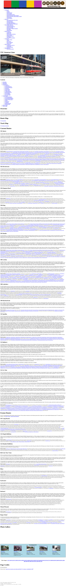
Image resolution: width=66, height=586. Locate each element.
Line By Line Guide (10, 25)
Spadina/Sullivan (59, 337)
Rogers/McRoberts (44, 522)
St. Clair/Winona (29, 407)
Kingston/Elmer (11, 180)
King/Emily (13, 226)
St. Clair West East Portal (24, 406)
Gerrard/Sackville (15, 257)
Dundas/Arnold (28, 164)
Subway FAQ (9, 43)
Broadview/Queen (36, 224)
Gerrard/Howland (39, 275)
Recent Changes (9, 12)
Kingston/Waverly (22, 164)
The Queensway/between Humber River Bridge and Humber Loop (38, 159)
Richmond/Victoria (54, 163)
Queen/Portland (22, 185)
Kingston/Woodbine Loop (42, 180)
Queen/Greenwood (34, 153)
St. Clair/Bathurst (44, 406)
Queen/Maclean (41, 151)
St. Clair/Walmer (50, 519)
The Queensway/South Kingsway (13, 159)
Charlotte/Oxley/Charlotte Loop (35, 338)
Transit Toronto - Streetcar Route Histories (12, 416)
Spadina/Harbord (18, 337)
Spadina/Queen (2, 338)
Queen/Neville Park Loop (9, 151)
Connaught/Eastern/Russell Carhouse (16, 153)
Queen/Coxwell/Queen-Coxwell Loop (47, 152)
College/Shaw (55, 278)
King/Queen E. (62, 224)
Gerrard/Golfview (33, 273)
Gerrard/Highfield (51, 274)
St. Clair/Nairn (28, 408)
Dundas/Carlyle (2, 253)
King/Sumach (11, 225)
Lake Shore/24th (28, 162)
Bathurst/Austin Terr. (7, 365)
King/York (42, 164)
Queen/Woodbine (15, 152)
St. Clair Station (34, 405)
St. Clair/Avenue (49, 405)
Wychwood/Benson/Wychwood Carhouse (12, 364)
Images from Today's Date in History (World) (14, 16)
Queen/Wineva (58, 151)
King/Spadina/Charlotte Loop (52, 226)
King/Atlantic (27, 227)
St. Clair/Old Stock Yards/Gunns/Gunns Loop (47, 409)
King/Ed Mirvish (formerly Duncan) (24, 226)
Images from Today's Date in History (13, 15)
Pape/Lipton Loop (8, 499)
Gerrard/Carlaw (30, 275)
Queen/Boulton (47, 201)
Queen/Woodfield (62, 152)
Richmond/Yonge (31, 163)
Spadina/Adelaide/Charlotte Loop (15, 338)
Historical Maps (9, 30)
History (6, 19)
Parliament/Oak (11, 257)
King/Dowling (12, 228)
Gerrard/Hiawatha (41, 274)
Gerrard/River (24, 276)
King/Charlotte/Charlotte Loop (43, 226)
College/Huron (54, 277)
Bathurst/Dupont (27, 365)
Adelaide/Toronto (27, 441)
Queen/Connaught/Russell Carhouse (5, 153)
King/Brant (58, 226)
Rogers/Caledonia (50, 522)
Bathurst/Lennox (54, 365)
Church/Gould (29, 257)
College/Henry (42, 277)
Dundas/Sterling (44, 254)
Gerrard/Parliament (38, 276)
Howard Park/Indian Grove (42, 280)
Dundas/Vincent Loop (14, 255)
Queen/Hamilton (55, 154)
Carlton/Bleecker (54, 276)
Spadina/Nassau (44, 337)
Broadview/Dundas (54, 203)
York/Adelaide (26, 230)
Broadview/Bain (45, 223)
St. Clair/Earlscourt (17, 408)
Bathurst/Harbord (2, 366)
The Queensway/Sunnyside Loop (29, 158)
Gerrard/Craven (31, 274)
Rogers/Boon (15, 522)
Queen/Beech (27, 151)
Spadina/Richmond (7, 338)
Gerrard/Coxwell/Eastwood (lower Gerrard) (18, 274)
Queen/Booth (19, 154)
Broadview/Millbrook (39, 223)
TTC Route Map (3, 120)
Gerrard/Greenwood (57, 274)
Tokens (8, 40)
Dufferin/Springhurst (6, 231)
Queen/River (18, 155)
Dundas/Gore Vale (28, 253)
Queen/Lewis (46, 154)
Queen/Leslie (47, 153)
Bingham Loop (18, 164)
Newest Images (9, 13)
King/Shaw (23, 163)
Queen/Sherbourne (61, 183)
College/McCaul (37, 277)
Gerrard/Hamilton (55, 275)
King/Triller (21, 228)
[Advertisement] (33, 536)
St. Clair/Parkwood (40, 519)
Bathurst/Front (29, 440)
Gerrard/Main (18, 273)
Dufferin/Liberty (24, 448)
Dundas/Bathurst (45, 281)
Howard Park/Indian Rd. (34, 280)
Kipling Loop (13, 162)
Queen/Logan (11, 231)
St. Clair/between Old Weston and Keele (23, 409)
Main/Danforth (14, 273)
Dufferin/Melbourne (16, 230)
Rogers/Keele (58, 523)
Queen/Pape (7, 154)
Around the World (10, 47)
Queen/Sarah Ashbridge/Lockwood (23, 152)
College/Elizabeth (22, 277)
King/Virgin (40, 202)
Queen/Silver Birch (22, 151)
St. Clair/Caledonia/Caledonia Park (46, 408)
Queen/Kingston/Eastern (38, 152)
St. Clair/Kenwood (54, 406)
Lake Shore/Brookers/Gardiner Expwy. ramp (58, 159)
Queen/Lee (62, 151)
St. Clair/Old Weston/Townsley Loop (12, 409)
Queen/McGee (28, 154)
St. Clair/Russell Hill (61, 405)
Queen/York (34, 184)
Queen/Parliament (42, 155)
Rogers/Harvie (28, 522)
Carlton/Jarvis (2, 277)
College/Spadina (59, 277)
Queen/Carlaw (11, 154)
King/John (30, 226)
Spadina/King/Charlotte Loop (53, 338)
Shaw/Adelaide (13, 164)
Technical (7, 38)
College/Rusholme (9, 279)
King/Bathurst (2, 227)
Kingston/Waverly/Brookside (4, 180)
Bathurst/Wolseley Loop (37, 185)
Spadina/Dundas (54, 337)
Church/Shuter (6, 257)
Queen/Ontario (57, 183)
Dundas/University (7, 281)
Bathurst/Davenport (13, 365)
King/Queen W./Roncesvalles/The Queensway (29, 228)
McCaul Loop (58, 184)
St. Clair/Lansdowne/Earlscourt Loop (35, 408)
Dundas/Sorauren (49, 254)
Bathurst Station (56, 281)
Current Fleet (9, 32)
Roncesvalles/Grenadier (19, 229)
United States (9, 46)
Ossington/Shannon (40, 281)
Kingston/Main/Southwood (55, 179)
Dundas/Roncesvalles (3, 255)
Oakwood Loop (39, 407)
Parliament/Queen (21, 230)
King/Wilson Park (16, 228)
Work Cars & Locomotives (11, 34)
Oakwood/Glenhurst (61, 520)
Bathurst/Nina (28, 410)
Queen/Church (11, 184)
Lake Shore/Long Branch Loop (17, 163)
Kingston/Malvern (37, 179)
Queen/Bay (30, 184)
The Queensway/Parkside (45, 158)
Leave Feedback (9, 18)
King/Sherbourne (41, 225)
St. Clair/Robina (34, 407)
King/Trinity (23, 225)
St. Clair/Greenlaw (23, 408)
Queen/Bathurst (26, 185)
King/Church (15, 203)
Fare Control (9, 41)
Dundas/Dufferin (8, 254)
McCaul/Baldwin (57, 256)
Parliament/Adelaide (21, 441)
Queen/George (57, 155)
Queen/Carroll (60, 154)
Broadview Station (8, 223)
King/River (2, 225)
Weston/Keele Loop (38, 409)
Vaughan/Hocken (47, 364)
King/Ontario (36, 225)
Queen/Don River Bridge (8, 155)
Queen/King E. (14, 155)
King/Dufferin (27, 163)
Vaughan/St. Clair (37, 364)
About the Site (9, 17)
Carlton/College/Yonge (12, 277)
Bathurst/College (12, 366)
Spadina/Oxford (39, 337)
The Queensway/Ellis (62, 158)
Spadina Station (8, 337)
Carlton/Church (7, 277)
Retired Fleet (9, 33)
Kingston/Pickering (51, 281)
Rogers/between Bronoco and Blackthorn (6, 523)
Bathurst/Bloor (50, 365)
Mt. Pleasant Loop (8, 511)
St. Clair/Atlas (25, 407)
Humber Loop (50, 159)
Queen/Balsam (37, 151)
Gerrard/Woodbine (39, 273)
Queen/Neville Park (16, 151)
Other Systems (8, 44)
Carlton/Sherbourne (59, 276)
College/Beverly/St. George (48, 277)
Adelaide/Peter (59, 163)
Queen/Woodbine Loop (31, 152)
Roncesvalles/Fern (3, 229)
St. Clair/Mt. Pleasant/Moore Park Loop (16, 405)
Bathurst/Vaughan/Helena (4, 410)
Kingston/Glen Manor (43, 179)
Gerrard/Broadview (37, 164)
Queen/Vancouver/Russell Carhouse (27, 153)
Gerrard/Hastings (8, 275)
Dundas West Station (10, 230)
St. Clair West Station (31, 406)
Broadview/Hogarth (33, 223)
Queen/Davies (2, 155)
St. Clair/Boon (13, 408)
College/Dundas (51, 279)
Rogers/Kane (36, 523)
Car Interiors (9, 36)
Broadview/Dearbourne (21, 223)
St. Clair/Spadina (7, 406)
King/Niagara (11, 227)
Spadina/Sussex (13, 337)
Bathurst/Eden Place (45, 366)
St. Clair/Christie (14, 407)
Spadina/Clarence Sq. (61, 338)
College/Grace (46, 278)
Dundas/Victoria (32, 164)
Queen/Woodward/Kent (56, 152)
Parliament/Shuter (2, 164)
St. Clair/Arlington (20, 407)
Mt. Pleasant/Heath (7, 405)
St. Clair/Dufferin (7, 408)
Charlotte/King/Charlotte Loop (44, 338)
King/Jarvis (11, 203)
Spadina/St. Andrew (49, 337)
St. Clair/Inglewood (25, 405)
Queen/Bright (27, 155)
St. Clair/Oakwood (44, 407)
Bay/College (20, 257)
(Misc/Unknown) (46, 164)
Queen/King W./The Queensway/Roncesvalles (6, 158)
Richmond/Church (8, 164)
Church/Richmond (52, 230)
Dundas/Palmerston (13, 253)
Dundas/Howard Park (60, 254)
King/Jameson (59, 292)
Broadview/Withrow (50, 223)
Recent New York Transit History (12, 23)
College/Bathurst (20, 278)
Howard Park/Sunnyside (27, 280)
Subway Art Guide (10, 27)
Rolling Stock (7, 31)
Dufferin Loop (8, 448)
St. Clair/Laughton (58, 408)
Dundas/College (34, 254)
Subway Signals (9, 39)
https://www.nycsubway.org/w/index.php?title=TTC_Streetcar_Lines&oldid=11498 (19, 569)
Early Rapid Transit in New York (12, 20)
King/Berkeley (32, 225)
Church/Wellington (19, 203)
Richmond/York (36, 163)
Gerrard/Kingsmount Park (50, 273)
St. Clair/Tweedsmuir (18, 406)
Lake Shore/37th (13, 431)
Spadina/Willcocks (23, 337)
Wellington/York (49, 163)
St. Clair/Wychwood (21, 364)
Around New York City (11, 45)
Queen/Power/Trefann (46, 183)
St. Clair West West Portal (38, 406)
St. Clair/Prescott (53, 408)
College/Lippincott (15, 278)
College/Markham (25, 278)
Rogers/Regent (53, 523)
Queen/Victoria (16, 424)
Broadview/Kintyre (31, 224)
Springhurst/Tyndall (19, 448)
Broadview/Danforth (14, 223)
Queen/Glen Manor (46, 151)
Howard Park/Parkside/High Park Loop (51, 280)
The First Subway (10, 21)
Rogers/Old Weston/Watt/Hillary (42, 523)
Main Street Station (9, 273)
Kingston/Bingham (20, 179)
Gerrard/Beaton (62, 273)
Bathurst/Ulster (8, 366)
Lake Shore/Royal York (20, 161)
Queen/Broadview (60, 182)
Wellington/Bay (30, 203)
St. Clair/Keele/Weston (32, 409)
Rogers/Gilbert (55, 522)
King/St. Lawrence (6, 225)
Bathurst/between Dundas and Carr (30, 366)
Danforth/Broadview (44, 475)
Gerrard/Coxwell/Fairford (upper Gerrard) (6, 274)
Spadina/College (24, 257)
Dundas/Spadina (12, 281)
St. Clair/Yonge (39, 405)
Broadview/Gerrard (12, 224)
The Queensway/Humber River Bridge (23, 159)
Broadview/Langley (62, 223)
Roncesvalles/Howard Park (34, 229)
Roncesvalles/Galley (56, 228)
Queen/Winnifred (2, 154)
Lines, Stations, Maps (9, 24)
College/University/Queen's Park (30, 277)
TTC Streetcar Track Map (4, 125)
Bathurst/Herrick (60, 365)
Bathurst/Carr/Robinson (38, 366)
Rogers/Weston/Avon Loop (17, 410)
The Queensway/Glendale (38, 158)
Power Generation (10, 42)
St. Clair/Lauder (55, 407)
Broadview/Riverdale (56, 223)
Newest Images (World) (11, 14)
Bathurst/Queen (57, 366)
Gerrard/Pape (26, 275)
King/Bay (42, 203)
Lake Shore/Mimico (38, 160)
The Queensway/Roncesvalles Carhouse (19, 158)
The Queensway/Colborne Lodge (54, 158)
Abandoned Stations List (11, 26)
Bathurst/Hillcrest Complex (14, 441)
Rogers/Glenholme (43, 521)
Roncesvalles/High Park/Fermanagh (11, 229)
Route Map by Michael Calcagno (12, 28)
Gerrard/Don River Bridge (18, 276)
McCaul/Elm (53, 256)
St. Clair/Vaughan (49, 406)
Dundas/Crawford (38, 253)
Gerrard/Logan (35, 275)
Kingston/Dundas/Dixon (35, 180)
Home (8, 10)
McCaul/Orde (49, 256)
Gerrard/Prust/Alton (3, 275)
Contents (8, 11)
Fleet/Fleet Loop (47, 440)
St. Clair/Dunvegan (54, 405)
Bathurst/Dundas (22, 366)
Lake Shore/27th (38, 162)
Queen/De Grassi (32, 154)
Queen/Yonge (23, 184)
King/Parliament (27, 225)
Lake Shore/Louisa (19, 160)
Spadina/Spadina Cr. (29, 337)
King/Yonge (61, 225)
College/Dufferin (25, 279)
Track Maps (9, 29)
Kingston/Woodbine (16, 180)
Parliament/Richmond (32, 230)
